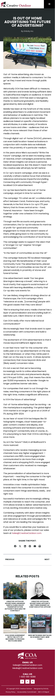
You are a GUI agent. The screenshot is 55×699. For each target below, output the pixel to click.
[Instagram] (33, 682)
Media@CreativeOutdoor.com (27, 668)
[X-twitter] (27, 682)
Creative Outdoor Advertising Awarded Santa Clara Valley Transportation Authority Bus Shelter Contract (15, 606)
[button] (15, 546)
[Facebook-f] (22, 682)
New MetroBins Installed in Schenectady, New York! (40, 637)
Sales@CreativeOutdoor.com (26, 533)
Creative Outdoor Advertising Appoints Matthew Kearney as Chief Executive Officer (40, 604)
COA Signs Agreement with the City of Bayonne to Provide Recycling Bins (15, 638)
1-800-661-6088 (27, 676)
